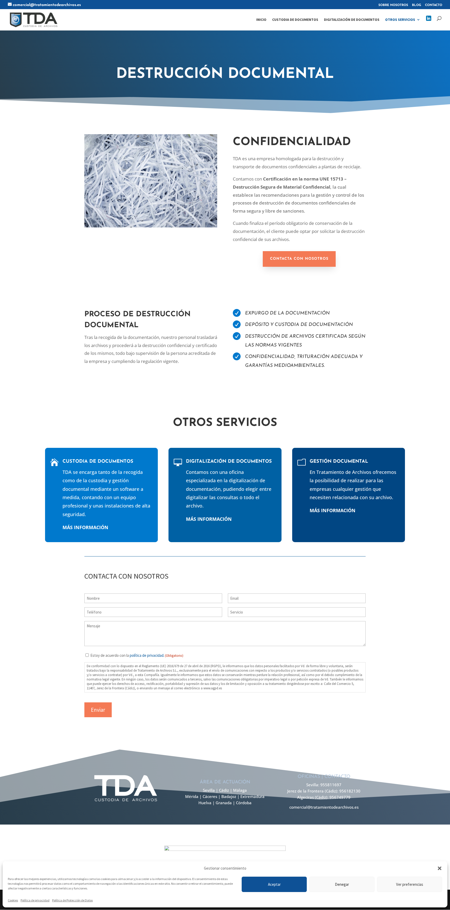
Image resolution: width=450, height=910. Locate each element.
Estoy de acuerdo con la (136, 655)
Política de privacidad (35, 900)
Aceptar (274, 884)
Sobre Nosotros (393, 5)
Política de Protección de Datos (72, 900)
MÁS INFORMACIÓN (85, 527)
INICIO (261, 20)
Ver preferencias (409, 884)
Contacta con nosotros (299, 259)
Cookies (13, 900)
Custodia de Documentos (295, 20)
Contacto (433, 5)
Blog (416, 5)
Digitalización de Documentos (351, 20)
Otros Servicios (400, 20)
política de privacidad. (147, 655)
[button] (439, 868)
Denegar (342, 884)
